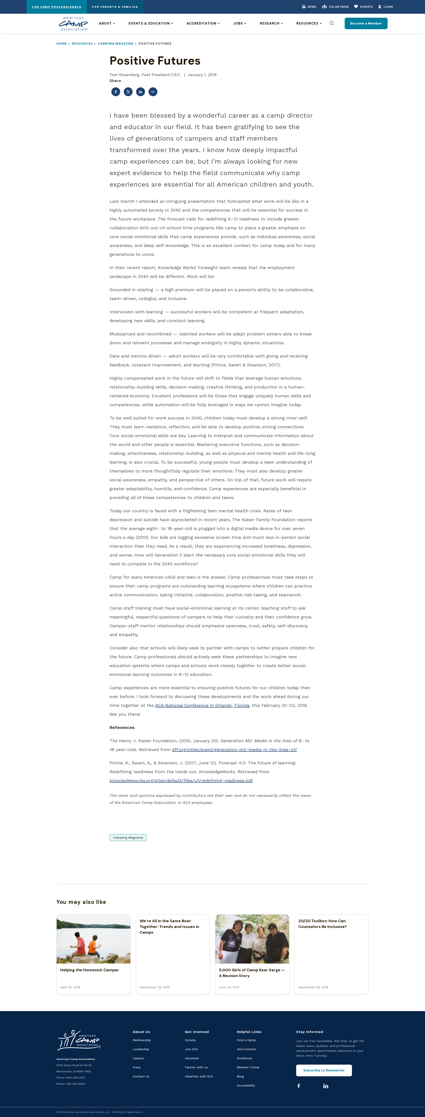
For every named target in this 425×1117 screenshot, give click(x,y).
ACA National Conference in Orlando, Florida (202, 705)
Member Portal (248, 1067)
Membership (142, 1040)
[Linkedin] (325, 1085)
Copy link (153, 91)
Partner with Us (196, 1067)
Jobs (238, 23)
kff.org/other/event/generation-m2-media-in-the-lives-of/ (234, 749)
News (312, 7)
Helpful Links (249, 1032)
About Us (141, 1032)
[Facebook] (298, 1085)
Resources (307, 23)
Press (137, 1067)
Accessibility (246, 1085)
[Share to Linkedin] (140, 91)
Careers (138, 1058)
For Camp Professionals (56, 6)
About (105, 23)
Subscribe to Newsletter (324, 1070)
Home (61, 44)
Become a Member (366, 23)
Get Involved (197, 1032)
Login (388, 7)
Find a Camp (246, 1040)
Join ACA (191, 1049)
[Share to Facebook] (115, 91)
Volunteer (192, 1058)
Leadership (141, 1049)
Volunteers (339, 7)
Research (270, 23)
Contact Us (141, 1076)
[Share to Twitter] (128, 91)
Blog (240, 1076)
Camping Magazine (115, 44)
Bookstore (244, 1058)
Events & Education (149, 23)
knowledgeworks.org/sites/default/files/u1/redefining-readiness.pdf (181, 780)
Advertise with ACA (199, 1076)
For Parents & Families (115, 6)
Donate (366, 7)
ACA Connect (246, 1049)
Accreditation (201, 23)
